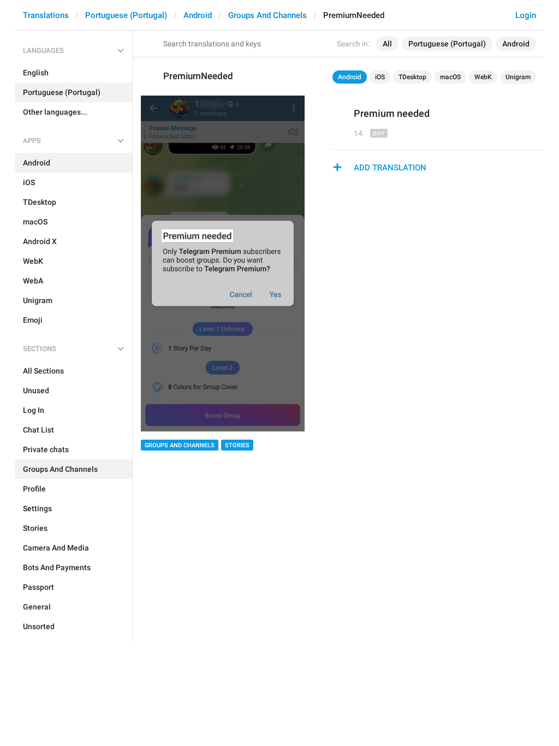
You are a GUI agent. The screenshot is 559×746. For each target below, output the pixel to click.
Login (525, 15)
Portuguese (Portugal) (126, 15)
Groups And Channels (267, 15)
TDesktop (412, 77)
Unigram (518, 77)
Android (197, 15)
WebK (483, 77)
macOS (450, 77)
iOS (380, 77)
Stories (237, 445)
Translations (46, 15)
